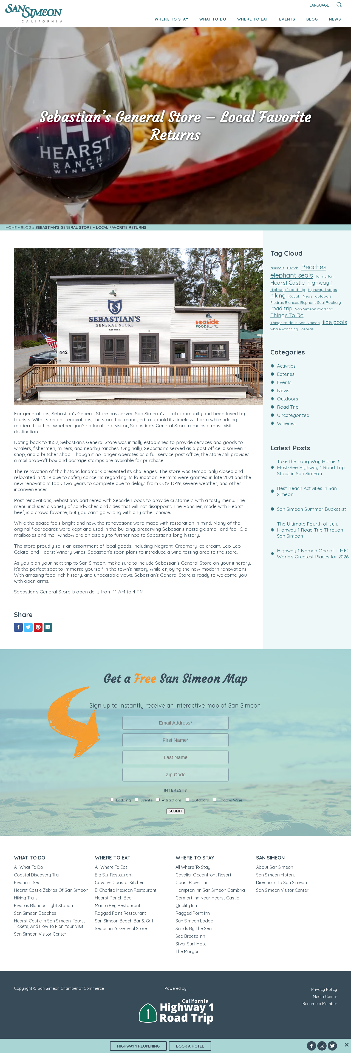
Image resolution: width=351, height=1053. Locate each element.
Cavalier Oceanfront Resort (203, 875)
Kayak (294, 296)
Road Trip (288, 407)
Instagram (322, 1046)
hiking (278, 295)
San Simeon (270, 858)
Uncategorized (293, 415)
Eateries (286, 374)
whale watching (284, 329)
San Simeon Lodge (194, 921)
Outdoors (287, 399)
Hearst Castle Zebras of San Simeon (51, 890)
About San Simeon (274, 867)
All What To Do (28, 867)
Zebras (307, 329)
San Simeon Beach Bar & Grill (124, 921)
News (335, 19)
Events (287, 19)
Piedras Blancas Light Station (43, 905)
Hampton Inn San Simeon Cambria (210, 890)
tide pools (334, 322)
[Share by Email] (48, 627)
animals (277, 268)
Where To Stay (171, 19)
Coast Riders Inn (192, 882)
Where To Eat (252, 19)
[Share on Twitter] (28, 627)
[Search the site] (339, 5)
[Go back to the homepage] (33, 21)
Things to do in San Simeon (295, 322)
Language (319, 5)
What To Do (212, 19)
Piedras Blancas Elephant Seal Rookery (305, 302)
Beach (292, 268)
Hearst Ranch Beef (114, 898)
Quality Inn (186, 905)
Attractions (172, 800)
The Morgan (188, 951)
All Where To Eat (111, 867)
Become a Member (319, 1003)
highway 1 (320, 282)
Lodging (123, 800)
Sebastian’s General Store (121, 928)
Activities (286, 366)
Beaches (313, 267)
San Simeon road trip (314, 309)
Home (11, 227)
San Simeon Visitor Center (40, 934)
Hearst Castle (287, 282)
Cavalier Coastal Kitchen (120, 882)
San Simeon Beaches (35, 913)
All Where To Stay (193, 867)
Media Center (325, 996)
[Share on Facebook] (18, 627)
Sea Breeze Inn (190, 936)
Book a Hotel (190, 1046)
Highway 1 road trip (287, 289)
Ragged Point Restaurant (120, 913)
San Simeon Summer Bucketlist (311, 509)
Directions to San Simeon (281, 882)
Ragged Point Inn (193, 913)
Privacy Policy (324, 989)
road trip (281, 308)
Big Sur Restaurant (114, 875)
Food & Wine (230, 800)
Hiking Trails (26, 898)
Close (346, 1045)
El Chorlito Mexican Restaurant (126, 890)
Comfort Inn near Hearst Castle (207, 898)
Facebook (311, 1046)
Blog (312, 19)
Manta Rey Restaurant (117, 905)
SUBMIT (175, 811)
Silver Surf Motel (191, 944)
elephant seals (291, 275)
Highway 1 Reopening (138, 1046)
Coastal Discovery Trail (37, 875)
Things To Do (287, 315)
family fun (324, 276)
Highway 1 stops (322, 289)
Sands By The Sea (194, 928)
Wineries (286, 423)
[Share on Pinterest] (38, 627)
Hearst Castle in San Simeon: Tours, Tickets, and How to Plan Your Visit (49, 923)
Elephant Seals (29, 882)
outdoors (323, 296)
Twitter (332, 1046)
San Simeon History (275, 875)
